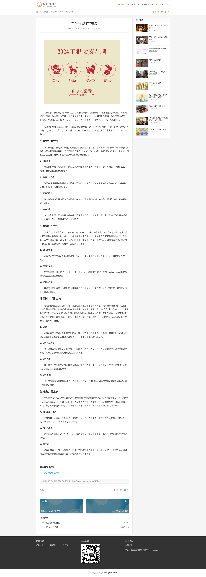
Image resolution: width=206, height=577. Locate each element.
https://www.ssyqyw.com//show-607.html (86, 481)
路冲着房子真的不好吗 (157, 48)
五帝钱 (160, 4)
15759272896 (136, 550)
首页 (122, 4)
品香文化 (133, 4)
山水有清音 (76, 29)
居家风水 (147, 4)
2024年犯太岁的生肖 (50, 527)
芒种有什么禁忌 (155, 83)
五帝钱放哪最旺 (155, 60)
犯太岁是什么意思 (52, 473)
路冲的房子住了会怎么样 (158, 72)
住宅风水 (54, 12)
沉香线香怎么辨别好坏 (157, 106)
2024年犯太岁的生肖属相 (52, 523)
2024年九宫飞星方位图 (157, 129)
